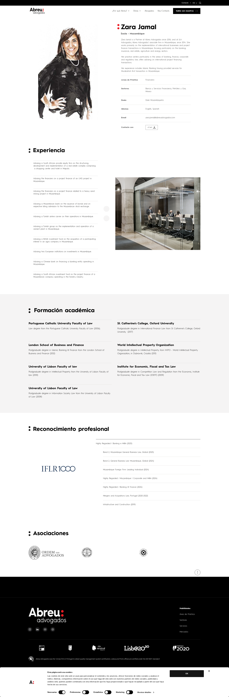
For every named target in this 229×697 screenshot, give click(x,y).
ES (194, 3)
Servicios (183, 626)
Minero (148, 92)
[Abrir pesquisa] (199, 3)
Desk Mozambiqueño (155, 100)
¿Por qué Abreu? (119, 11)
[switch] (85, 692)
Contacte (185, 3)
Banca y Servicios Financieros (158, 89)
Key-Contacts (163, 11)
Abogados (149, 11)
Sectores (183, 620)
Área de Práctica (187, 614)
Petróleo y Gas (179, 89)
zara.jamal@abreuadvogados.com (160, 118)
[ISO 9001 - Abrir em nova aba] (31, 658)
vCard (150, 127)
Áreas (135, 11)
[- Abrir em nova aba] (42, 648)
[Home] (47, 617)
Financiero (150, 80)
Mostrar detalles (144, 692)
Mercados (184, 632)
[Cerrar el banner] (209, 671)
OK (186, 674)
